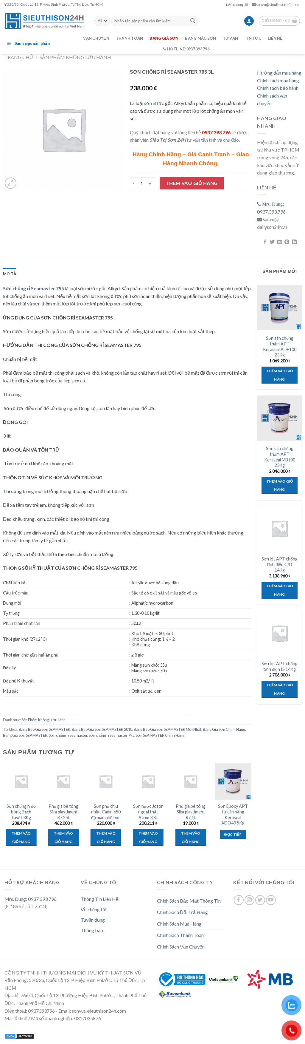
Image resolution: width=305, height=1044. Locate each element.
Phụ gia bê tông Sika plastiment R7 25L (63, 812)
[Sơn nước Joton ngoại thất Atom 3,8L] (148, 781)
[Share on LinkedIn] (294, 242)
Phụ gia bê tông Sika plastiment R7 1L (191, 812)
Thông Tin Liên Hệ (100, 899)
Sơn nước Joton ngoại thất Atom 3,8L (148, 812)
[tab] (9, 274)
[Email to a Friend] (279, 242)
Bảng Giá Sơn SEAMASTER (25, 735)
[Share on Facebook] (265, 242)
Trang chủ (18, 57)
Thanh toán (129, 38)
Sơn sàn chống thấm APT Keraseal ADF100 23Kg (279, 346)
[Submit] (193, 21)
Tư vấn (230, 38)
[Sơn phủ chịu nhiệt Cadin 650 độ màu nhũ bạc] (106, 781)
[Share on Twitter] (272, 242)
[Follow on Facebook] (239, 900)
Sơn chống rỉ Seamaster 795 (111, 735)
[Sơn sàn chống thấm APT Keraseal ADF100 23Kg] (279, 307)
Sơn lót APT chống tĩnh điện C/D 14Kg (280, 564)
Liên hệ (275, 38)
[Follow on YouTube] (271, 900)
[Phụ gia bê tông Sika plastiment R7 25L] (63, 781)
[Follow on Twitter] (260, 900)
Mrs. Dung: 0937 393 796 (30, 899)
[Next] (251, 813)
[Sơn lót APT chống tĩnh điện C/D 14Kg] (279, 528)
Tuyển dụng (93, 920)
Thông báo (92, 930)
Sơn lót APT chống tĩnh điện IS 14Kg (280, 666)
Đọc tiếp (233, 834)
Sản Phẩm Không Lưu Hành (75, 57)
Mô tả (9, 273)
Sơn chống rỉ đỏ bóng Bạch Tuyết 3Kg (21, 812)
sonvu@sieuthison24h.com (278, 4)
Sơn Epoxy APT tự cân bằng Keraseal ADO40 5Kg (233, 814)
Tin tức (253, 38)
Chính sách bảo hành (277, 88)
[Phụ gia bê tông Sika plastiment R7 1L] (190, 781)
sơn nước (154, 103)
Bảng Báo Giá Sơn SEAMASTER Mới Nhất (167, 729)
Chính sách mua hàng (278, 80)
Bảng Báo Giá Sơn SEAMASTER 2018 (102, 729)
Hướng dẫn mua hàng (279, 72)
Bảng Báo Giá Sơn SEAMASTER (44, 729)
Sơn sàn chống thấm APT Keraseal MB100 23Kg (279, 457)
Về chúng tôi (238, 4)
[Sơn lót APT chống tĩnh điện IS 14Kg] (279, 633)
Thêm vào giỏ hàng (192, 183)
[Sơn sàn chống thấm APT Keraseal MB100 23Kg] (279, 418)
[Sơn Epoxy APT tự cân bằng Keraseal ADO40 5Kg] (233, 781)
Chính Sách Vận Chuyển (181, 946)
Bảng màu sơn (200, 38)
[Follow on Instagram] (249, 900)
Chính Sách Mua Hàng (179, 923)
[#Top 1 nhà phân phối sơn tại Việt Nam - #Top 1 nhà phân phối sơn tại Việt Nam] (44, 21)
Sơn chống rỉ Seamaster (68, 735)
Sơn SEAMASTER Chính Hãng (160, 735)
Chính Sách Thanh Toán (180, 935)
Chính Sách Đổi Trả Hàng (182, 912)
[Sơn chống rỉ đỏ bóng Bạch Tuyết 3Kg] (21, 781)
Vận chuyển (96, 38)
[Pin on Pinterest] (286, 242)
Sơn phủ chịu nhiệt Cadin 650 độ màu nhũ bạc (106, 812)
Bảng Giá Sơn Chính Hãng (224, 729)
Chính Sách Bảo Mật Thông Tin (189, 901)
